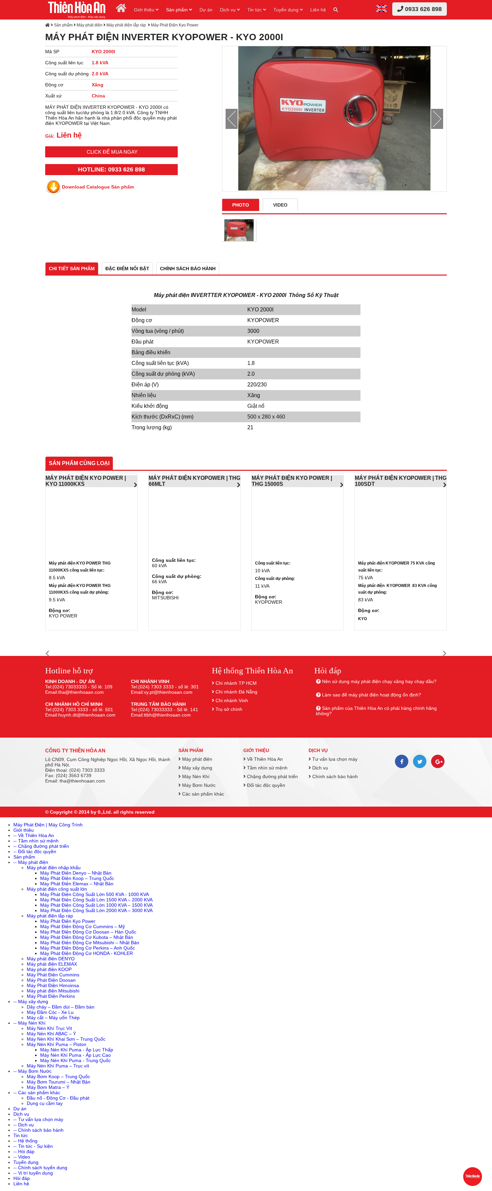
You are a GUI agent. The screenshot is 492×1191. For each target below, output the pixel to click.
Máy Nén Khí (195, 776)
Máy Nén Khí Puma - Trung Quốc (75, 1060)
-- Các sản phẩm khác (36, 1092)
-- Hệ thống (25, 1140)
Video (280, 205)
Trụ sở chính (229, 709)
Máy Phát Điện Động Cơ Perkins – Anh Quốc (87, 948)
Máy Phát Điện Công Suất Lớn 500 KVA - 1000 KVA (94, 894)
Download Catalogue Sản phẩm (98, 187)
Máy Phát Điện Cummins (53, 974)
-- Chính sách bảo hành (38, 1130)
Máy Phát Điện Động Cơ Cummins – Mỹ (82, 926)
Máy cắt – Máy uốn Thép (53, 1017)
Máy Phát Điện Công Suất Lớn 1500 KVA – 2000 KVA (96, 899)
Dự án (206, 9)
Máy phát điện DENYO (51, 958)
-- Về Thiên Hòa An (33, 835)
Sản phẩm (177, 9)
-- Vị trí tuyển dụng (33, 1173)
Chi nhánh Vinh (232, 700)
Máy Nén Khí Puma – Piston (56, 1044)
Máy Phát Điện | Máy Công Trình (48, 824)
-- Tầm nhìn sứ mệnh (36, 840)
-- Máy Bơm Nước (32, 1071)
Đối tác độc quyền (265, 785)
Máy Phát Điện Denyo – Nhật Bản (75, 873)
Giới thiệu (145, 9)
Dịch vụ (228, 9)
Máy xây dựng (196, 767)
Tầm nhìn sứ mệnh (267, 767)
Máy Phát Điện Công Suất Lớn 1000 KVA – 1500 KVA (96, 905)
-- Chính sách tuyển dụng (40, 1167)
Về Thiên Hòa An (264, 759)
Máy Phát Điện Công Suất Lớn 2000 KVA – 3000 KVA (96, 910)
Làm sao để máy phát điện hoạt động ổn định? (371, 694)
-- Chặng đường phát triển (41, 846)
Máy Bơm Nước (198, 785)
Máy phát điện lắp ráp (126, 25)
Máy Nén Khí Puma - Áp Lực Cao (75, 1055)
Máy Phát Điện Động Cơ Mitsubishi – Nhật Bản (89, 942)
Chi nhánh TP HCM (236, 683)
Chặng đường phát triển (272, 776)
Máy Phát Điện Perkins (51, 996)
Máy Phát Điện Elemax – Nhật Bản (76, 883)
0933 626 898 (422, 9)
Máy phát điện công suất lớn (57, 889)
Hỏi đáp (21, 1178)
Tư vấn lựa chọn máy (334, 759)
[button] (47, 654)
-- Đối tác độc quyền (34, 851)
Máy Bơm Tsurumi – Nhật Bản (58, 1082)
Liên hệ (318, 9)
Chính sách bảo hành (334, 776)
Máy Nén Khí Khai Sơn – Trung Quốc (66, 1039)
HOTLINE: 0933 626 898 (111, 169)
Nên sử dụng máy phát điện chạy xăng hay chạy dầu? (379, 681)
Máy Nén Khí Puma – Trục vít (58, 1065)
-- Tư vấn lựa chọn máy (38, 1119)
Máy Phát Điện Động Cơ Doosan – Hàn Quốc (88, 932)
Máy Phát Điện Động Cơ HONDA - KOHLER (86, 953)
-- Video (21, 1157)
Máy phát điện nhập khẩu (54, 867)
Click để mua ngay (112, 152)
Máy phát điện (89, 25)
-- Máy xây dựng (30, 1001)
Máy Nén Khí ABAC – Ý (51, 1033)
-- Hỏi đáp (23, 1151)
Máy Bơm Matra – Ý (48, 1087)
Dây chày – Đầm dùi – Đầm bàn (60, 1007)
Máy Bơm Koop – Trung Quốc (58, 1076)
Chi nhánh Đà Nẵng (236, 691)
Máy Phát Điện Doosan (51, 980)
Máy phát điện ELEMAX (52, 964)
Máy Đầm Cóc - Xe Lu (50, 1012)
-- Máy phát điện (30, 862)
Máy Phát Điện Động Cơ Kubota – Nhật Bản (86, 937)
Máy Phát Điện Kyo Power (174, 25)
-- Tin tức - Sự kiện (33, 1146)
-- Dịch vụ (23, 1124)
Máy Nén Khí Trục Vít (49, 1028)
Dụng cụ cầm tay (45, 1103)
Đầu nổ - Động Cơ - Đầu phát (58, 1098)
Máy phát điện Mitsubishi (53, 990)
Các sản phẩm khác (202, 794)
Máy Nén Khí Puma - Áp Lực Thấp (76, 1049)
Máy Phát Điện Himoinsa (53, 985)
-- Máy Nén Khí (29, 1023)
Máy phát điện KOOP (49, 969)
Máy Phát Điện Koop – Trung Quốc (77, 878)
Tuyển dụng (286, 9)
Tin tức (255, 9)
